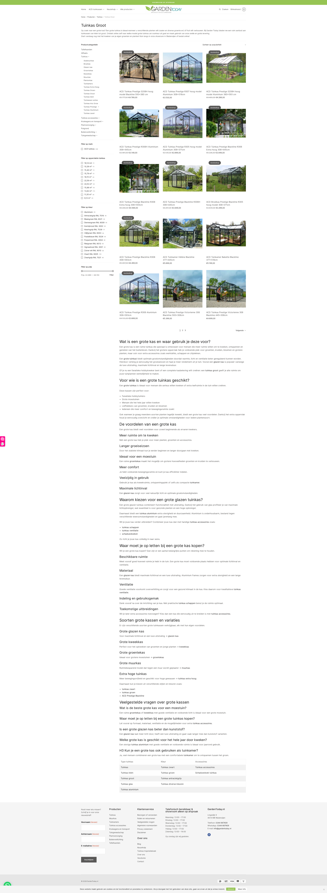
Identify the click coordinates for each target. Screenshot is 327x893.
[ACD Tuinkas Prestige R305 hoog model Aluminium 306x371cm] (182, 123)
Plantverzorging (87, 125)
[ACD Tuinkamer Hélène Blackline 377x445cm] (182, 233)
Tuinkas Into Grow (91, 103)
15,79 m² (88, 173)
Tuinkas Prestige (90, 107)
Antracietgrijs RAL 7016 (94, 216)
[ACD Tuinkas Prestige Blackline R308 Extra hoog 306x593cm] (139, 178)
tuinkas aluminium (148, 513)
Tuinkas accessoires (89, 118)
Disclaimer (141, 832)
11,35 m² (88, 194)
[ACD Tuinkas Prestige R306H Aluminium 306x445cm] (139, 123)
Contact (140, 861)
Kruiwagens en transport (91, 121)
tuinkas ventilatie (130, 530)
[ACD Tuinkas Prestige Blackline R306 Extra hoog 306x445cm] (226, 123)
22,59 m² (88, 180)
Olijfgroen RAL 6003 (92, 233)
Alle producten (126, 9)
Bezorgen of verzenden (147, 815)
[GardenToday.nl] (163, 9)
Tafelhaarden (86, 49)
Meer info (242, 889)
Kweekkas (88, 74)
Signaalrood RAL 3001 (93, 247)
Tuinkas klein (89, 97)
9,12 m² (87, 198)
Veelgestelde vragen (145, 822)
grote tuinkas (130, 358)
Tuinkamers (88, 84)
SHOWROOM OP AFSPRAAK (163, 2)
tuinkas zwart (128, 689)
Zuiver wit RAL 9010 (92, 250)
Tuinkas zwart (89, 113)
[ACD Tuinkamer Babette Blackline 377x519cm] (226, 233)
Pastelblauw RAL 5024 (93, 236)
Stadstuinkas (89, 61)
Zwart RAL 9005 (91, 254)
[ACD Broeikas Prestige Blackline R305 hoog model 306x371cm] (226, 178)
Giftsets (84, 53)
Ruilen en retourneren (146, 818)
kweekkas (184, 646)
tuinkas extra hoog (187, 678)
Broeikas (87, 64)
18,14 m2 (88, 163)
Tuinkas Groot (89, 94)
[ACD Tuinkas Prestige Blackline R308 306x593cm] (139, 233)
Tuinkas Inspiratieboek (146, 851)
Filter (112, 275)
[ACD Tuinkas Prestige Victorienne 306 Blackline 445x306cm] (226, 289)
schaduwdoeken (130, 534)
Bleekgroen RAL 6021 (93, 219)
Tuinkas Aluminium (91, 110)
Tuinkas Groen (89, 90)
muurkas (186, 668)
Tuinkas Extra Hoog (91, 87)
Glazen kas (88, 67)
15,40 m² (88, 170)
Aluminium (88, 212)
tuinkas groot (211, 370)
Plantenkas (88, 80)
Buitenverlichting (88, 132)
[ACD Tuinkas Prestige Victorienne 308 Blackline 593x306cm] (182, 289)
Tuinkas (99, 17)
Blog (139, 844)
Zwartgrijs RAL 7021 (92, 257)
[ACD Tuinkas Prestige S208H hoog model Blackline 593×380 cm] (139, 68)
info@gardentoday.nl (222, 828)
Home (83, 9)
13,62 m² (88, 191)
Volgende (240, 330)
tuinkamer (194, 482)
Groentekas (88, 70)
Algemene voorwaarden (147, 825)
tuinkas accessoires (199, 522)
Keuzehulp (111, 9)
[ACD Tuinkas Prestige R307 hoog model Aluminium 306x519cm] (182, 68)
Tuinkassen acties (91, 100)
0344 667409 (221, 822)
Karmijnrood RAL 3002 (93, 226)
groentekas (135, 461)
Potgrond (85, 128)
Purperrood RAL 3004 (93, 240)
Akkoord (230, 889)
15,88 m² (88, 187)
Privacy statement (145, 829)
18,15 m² (88, 177)
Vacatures (141, 858)
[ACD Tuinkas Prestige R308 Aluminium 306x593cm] (139, 289)
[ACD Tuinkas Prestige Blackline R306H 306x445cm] (182, 178)
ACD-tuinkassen (95, 9)
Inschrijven (88, 860)
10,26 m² (88, 166)
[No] (324, 889)
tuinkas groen (128, 692)
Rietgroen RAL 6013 (92, 243)
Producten (91, 17)
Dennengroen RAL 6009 (94, 222)
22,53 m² (88, 184)
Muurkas (87, 77)
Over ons (141, 854)
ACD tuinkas (89, 149)
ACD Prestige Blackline (133, 695)
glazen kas (219, 362)
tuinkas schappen (130, 527)
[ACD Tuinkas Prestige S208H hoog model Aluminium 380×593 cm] (226, 68)
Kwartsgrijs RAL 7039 (93, 229)
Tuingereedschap (88, 135)
